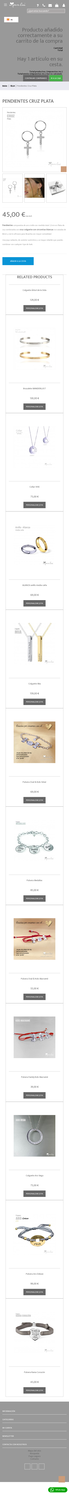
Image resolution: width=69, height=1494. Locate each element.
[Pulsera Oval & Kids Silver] (34, 740)
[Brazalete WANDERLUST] (34, 346)
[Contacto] (50, 5)
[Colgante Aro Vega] (34, 1133)
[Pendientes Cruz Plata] (12, 188)
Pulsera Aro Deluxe (34, 1274)
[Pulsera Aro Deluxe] (34, 1231)
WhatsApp (60, 1490)
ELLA (13, 86)
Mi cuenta (7, 1428)
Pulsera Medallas (34, 880)
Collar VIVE (35, 487)
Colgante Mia (34, 684)
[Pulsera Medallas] (34, 838)
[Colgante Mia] (34, 641)
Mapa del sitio (34, 1451)
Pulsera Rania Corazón (34, 1372)
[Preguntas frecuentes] (38, 5)
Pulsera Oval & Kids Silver (34, 782)
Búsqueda (34, 1453)
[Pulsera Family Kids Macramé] (34, 1035)
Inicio (4, 86)
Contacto (34, 1459)
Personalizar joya (34, 308)
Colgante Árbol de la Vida (34, 290)
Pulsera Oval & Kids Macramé (34, 979)
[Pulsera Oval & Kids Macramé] (34, 936)
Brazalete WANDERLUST (34, 388)
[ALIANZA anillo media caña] (34, 543)
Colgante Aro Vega (34, 1175)
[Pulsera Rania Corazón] (34, 1330)
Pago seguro (35, 1456)
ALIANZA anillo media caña (34, 585)
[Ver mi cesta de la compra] (44, 5)
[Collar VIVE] (34, 444)
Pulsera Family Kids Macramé (34, 1077)
